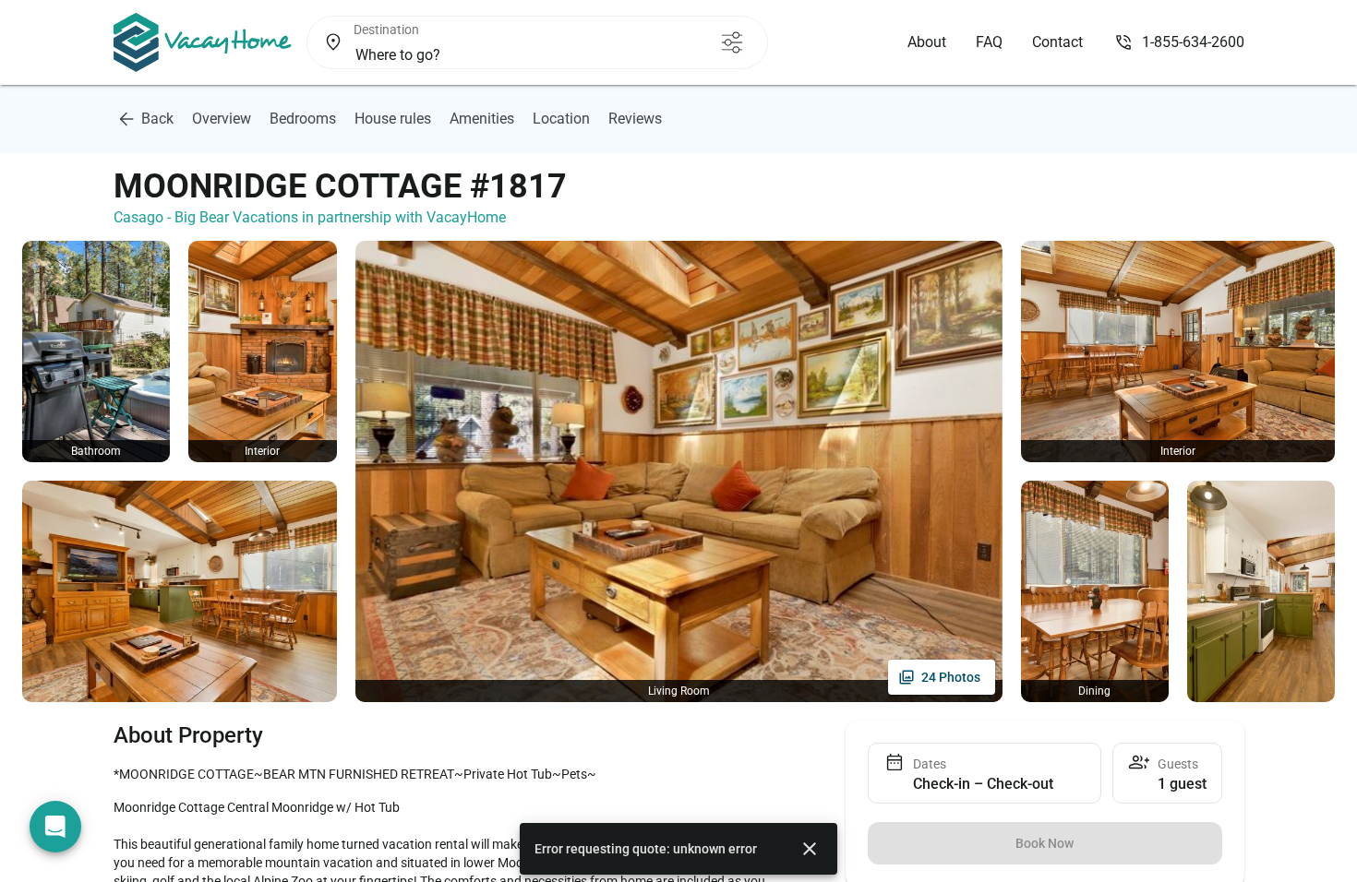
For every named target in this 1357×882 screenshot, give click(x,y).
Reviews (635, 118)
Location (561, 118)
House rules (392, 118)
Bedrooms (303, 118)
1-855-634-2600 (1193, 42)
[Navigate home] (203, 42)
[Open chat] (55, 826)
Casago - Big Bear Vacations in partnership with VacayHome (310, 217)
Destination (386, 29)
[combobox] (506, 55)
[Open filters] (732, 42)
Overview (221, 118)
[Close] (809, 848)
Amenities (482, 118)
